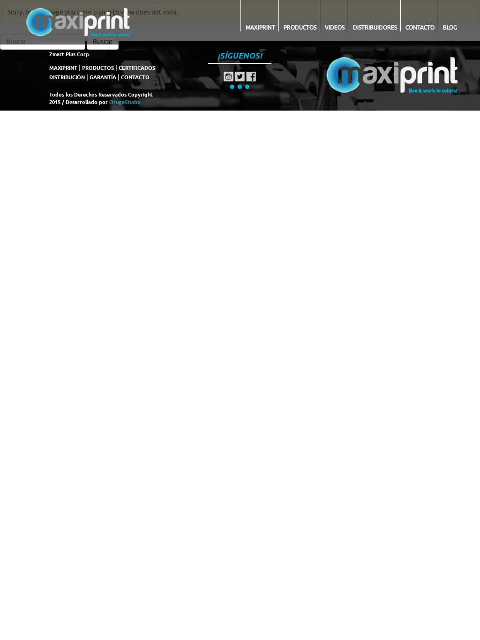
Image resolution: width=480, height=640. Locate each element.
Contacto (420, 27)
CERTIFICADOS (137, 68)
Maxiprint (260, 27)
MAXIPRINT (63, 68)
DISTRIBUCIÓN (67, 77)
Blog (450, 27)
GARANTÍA (103, 77)
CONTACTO (135, 77)
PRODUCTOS (98, 68)
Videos (335, 27)
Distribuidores (375, 27)
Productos (300, 27)
